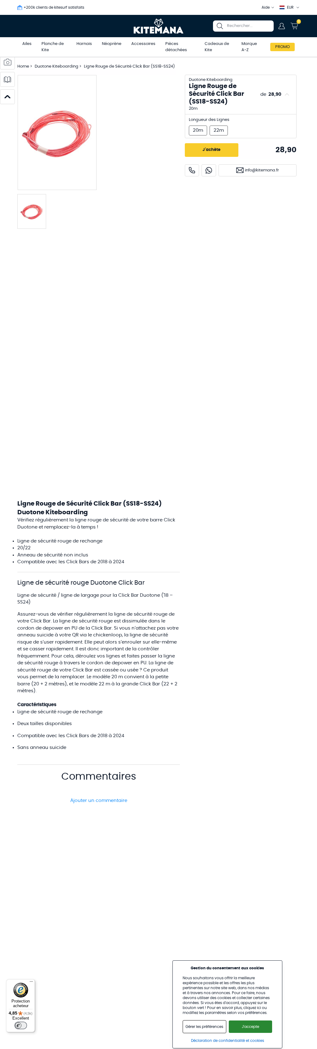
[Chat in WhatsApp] (209, 170)
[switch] (21, 1025)
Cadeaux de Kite (217, 47)
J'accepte (250, 1027)
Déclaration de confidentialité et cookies (227, 1040)
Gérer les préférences (204, 1027)
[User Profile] (281, 26)
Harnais (84, 44)
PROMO (282, 47)
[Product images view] (7, 62)
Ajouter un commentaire (98, 800)
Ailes (27, 44)
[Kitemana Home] (158, 26)
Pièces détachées (176, 47)
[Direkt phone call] (192, 170)
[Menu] (31, 983)
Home (23, 66)
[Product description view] (7, 79)
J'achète (211, 150)
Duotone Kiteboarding (57, 66)
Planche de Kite (52, 47)
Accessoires (143, 44)
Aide (266, 7)
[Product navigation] (7, 96)
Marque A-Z (249, 47)
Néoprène (111, 44)
